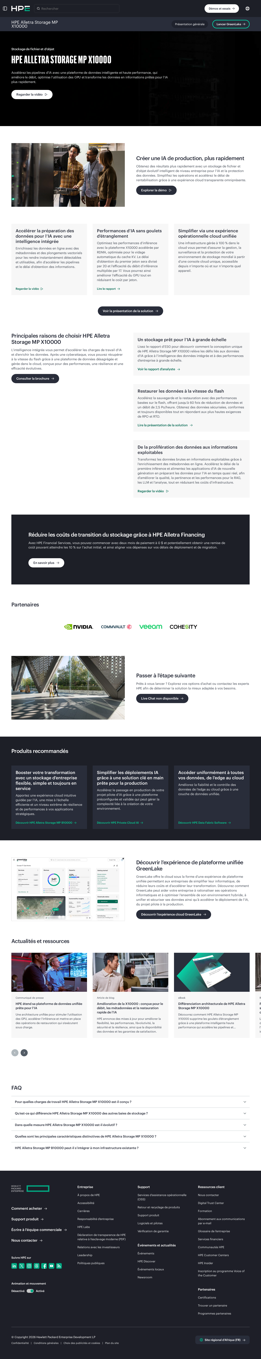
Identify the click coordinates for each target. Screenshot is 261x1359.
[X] (22, 1266)
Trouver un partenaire (212, 1305)
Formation (205, 1211)
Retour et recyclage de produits (159, 1207)
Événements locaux (151, 1269)
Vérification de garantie (153, 1231)
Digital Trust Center (211, 1203)
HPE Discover (146, 1261)
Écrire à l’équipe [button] (36, 1229)
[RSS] (59, 1266)
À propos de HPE (88, 1195)
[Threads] (36, 1266)
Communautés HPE (211, 1247)
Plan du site (112, 1343)
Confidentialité (20, 1343)
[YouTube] (51, 1266)
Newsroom (145, 1277)
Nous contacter (208, 1195)
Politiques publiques (91, 1263)
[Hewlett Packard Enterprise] (20, 8)
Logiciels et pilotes (150, 1223)
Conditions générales (46, 1343)
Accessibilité (85, 1203)
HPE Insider (205, 1263)
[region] (130, 995)
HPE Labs (83, 1227)
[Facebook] (44, 1266)
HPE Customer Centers (213, 1255)
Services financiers (210, 1239)
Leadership (84, 1255)
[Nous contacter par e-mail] (252, 1345)
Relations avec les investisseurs (98, 1247)
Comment (26, 1208)
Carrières (83, 1211)
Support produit (148, 1215)
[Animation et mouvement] (30, 1291)
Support (25, 1219)
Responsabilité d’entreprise (95, 1219)
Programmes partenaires (214, 1313)
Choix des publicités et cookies (82, 1343)
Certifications (207, 1297)
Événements (146, 1253)
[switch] (28, 1291)
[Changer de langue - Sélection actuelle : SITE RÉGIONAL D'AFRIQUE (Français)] (247, 8)
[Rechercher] (38, 8)
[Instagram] (29, 1266)
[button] (5, 8)
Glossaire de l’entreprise (214, 1231)
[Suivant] (24, 1052)
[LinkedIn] (14, 1266)
